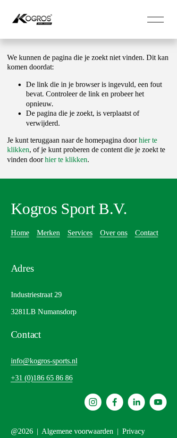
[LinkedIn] (136, 402)
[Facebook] (114, 402)
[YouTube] (158, 402)
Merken (48, 233)
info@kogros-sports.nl (44, 361)
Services (80, 233)
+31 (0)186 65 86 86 (42, 378)
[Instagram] (92, 402)
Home (20, 233)
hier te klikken (66, 159)
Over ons (113, 233)
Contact (146, 233)
